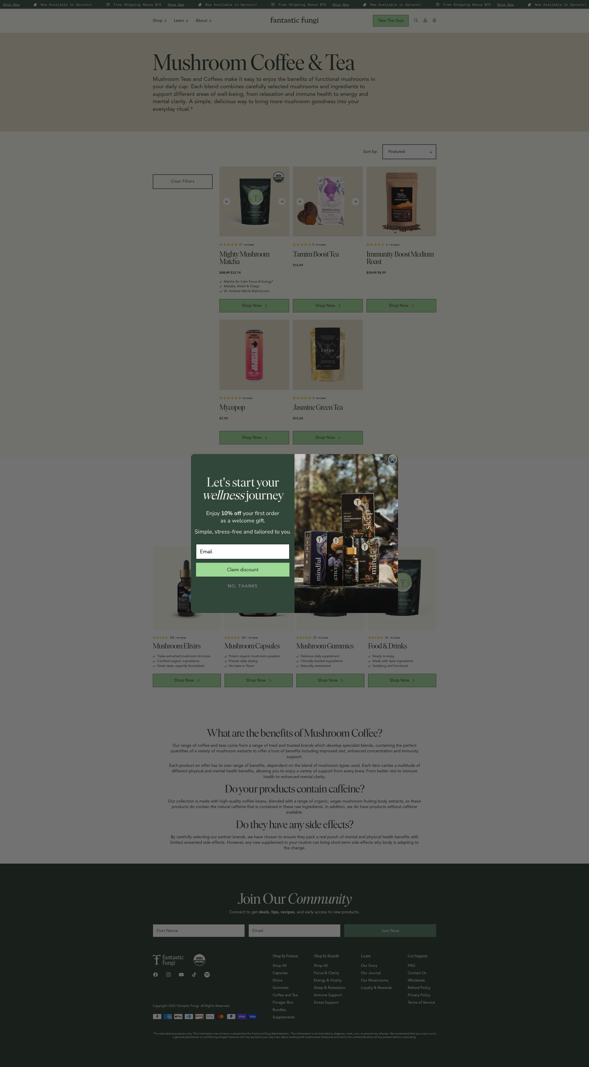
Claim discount (243, 569)
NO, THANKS (243, 586)
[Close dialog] (392, 459)
